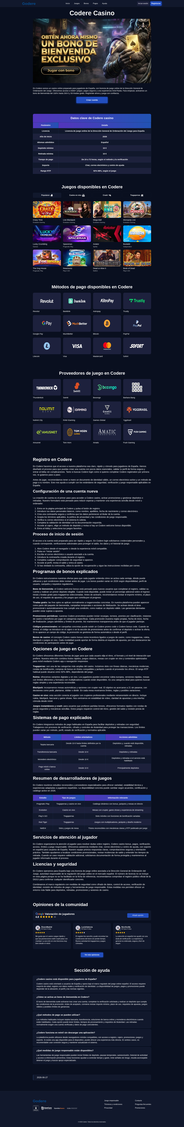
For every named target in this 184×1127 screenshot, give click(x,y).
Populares (45, 195)
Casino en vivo (75, 195)
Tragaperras (135, 195)
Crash (105, 195)
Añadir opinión (137, 915)
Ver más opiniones (92, 955)
